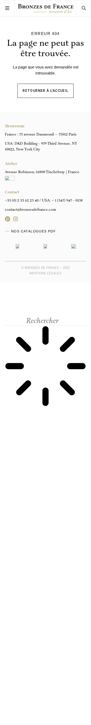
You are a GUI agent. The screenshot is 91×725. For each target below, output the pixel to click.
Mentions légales (45, 273)
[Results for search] (45, 367)
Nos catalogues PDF (33, 231)
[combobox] (45, 321)
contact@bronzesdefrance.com (30, 209)
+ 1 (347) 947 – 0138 (67, 200)
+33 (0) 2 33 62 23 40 (22, 200)
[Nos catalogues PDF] (7, 231)
